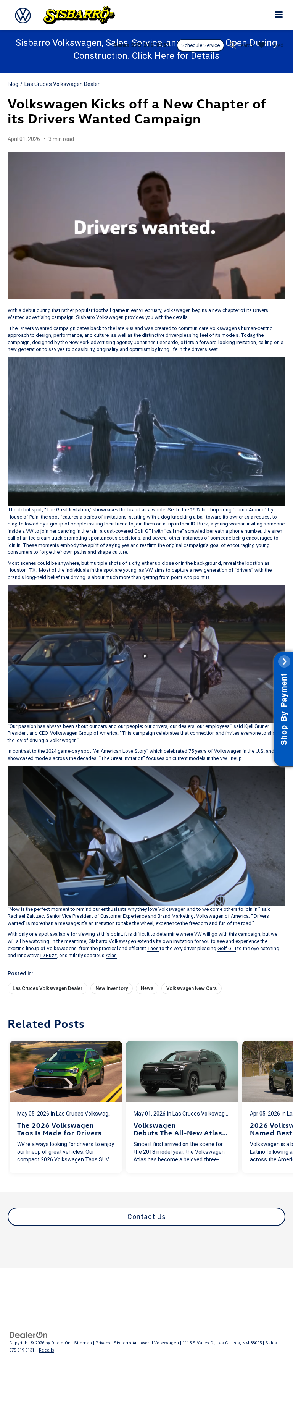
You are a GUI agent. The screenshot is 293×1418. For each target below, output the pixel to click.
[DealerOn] (28, 1334)
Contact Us (146, 1217)
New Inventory (111, 988)
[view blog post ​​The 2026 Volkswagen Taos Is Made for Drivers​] (66, 1107)
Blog (13, 84)
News (147, 988)
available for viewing (72, 934)
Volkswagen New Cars (191, 988)
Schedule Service (200, 45)
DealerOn (61, 1342)
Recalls (46, 1350)
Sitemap (83, 1342)
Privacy (102, 1342)
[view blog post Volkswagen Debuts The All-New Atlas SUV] (182, 1107)
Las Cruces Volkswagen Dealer (62, 84)
